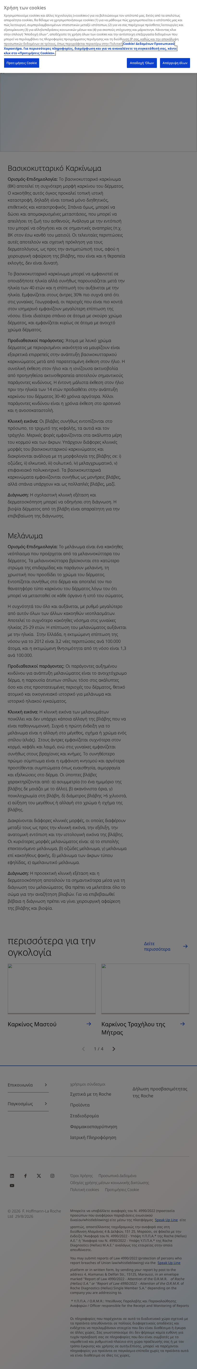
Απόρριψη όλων (175, 63)
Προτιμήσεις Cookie (21, 63)
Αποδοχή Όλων (142, 63)
